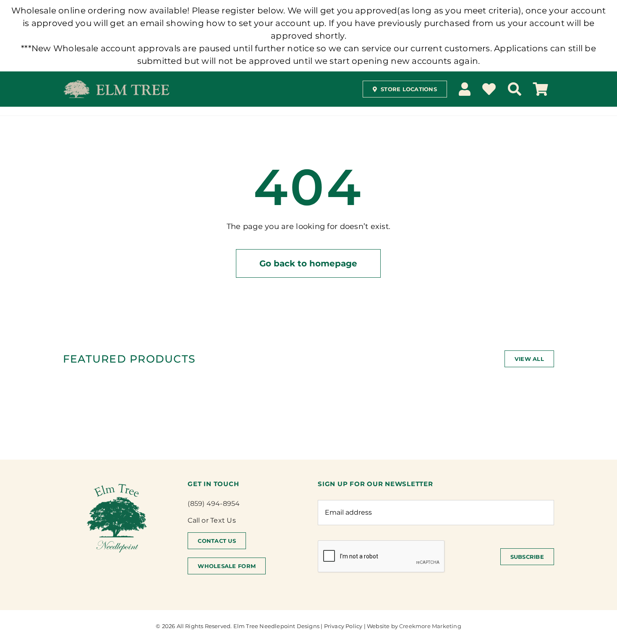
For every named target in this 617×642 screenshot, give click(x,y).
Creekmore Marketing (430, 626)
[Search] (514, 89)
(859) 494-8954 (214, 504)
